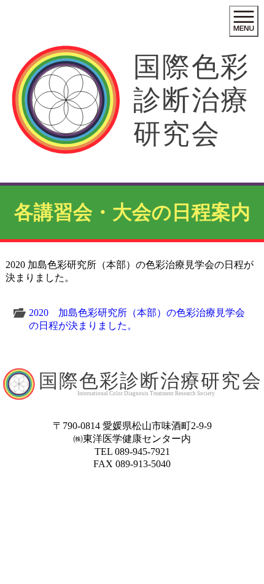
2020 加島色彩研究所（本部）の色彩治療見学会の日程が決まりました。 (137, 319)
